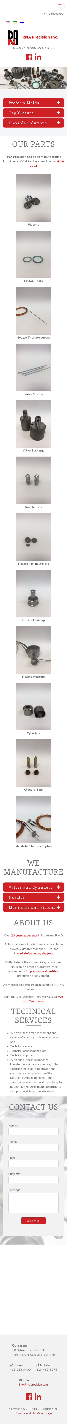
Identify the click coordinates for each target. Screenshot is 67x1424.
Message (14, 1190)
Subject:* (14, 1174)
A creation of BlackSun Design (33, 1413)
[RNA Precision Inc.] (33, 37)
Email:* (12, 1158)
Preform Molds (24, 102)
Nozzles (17, 897)
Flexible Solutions (28, 122)
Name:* (13, 1126)
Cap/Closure (21, 112)
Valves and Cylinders (30, 887)
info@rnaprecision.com (33, 1385)
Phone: (12, 1142)
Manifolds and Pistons (32, 907)
